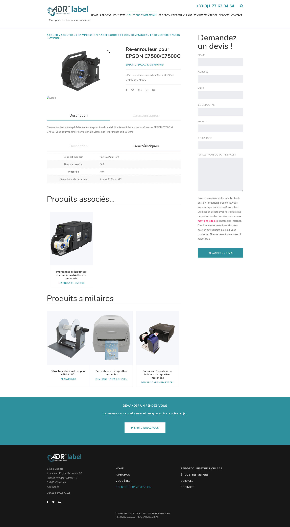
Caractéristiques (146, 115)
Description (78, 115)
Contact (236, 15)
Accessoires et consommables (124, 35)
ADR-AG (154, 517)
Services (224, 15)
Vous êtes (119, 15)
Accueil (53, 35)
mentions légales (207, 220)
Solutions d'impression (79, 35)
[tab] (78, 115)
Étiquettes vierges (205, 15)
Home (94, 15)
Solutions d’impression (142, 15)
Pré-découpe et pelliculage (175, 15)
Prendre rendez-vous (145, 427)
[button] (108, 51)
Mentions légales (125, 517)
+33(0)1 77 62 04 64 (215, 6)
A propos (105, 15)
